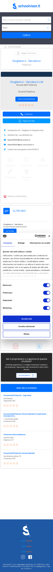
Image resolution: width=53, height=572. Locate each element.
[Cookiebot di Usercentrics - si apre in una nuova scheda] (35, 236)
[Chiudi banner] (49, 236)
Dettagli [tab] (21, 243)
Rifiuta (26, 334)
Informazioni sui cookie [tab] (40, 243)
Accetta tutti (26, 319)
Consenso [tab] (7, 243)
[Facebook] (30, 558)
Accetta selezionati (26, 326)
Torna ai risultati (14, 47)
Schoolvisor (26, 6)
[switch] (46, 293)
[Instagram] (23, 558)
